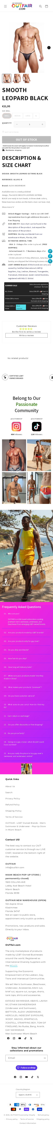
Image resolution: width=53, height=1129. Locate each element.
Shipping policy (43, 1119)
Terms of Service (14, 817)
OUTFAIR (14, 1115)
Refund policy (43, 1115)
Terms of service (27, 1119)
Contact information (28, 1123)
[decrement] (17, 124)
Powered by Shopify (26, 1115)
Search (9, 792)
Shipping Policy (13, 811)
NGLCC (13, 965)
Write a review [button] (26, 335)
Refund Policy (12, 804)
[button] (5, 6)
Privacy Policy (12, 798)
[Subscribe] (44, 1058)
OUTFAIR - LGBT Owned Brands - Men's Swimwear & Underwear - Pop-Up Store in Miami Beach (25, 826)
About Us (10, 786)
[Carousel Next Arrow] (49, 47)
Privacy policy (12, 1119)
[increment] (42, 124)
